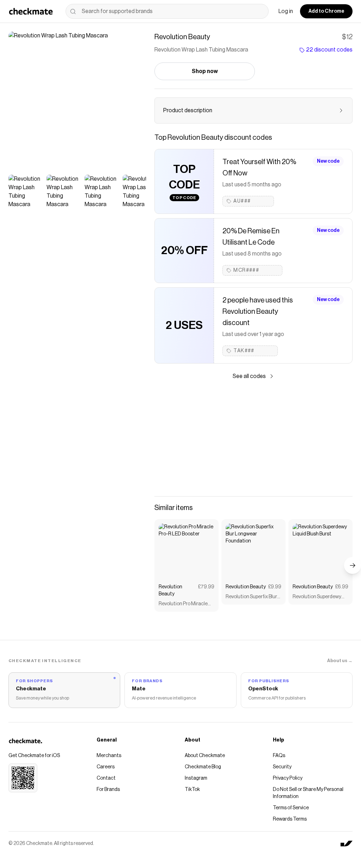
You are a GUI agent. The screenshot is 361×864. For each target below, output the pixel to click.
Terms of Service (291, 807)
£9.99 (274, 586)
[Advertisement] (253, 438)
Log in (286, 11)
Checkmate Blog (203, 766)
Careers (106, 766)
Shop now (205, 71)
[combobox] (167, 11)
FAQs (279, 755)
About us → (340, 660)
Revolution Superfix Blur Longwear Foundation (251, 597)
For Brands (108, 789)
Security (282, 766)
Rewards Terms (290, 819)
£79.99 (206, 586)
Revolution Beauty (170, 590)
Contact (106, 778)
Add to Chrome (326, 11)
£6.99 (341, 586)
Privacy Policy (287, 778)
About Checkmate (205, 755)
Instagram (196, 778)
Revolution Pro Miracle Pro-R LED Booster (183, 604)
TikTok (192, 789)
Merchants (109, 755)
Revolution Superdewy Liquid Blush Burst (317, 597)
